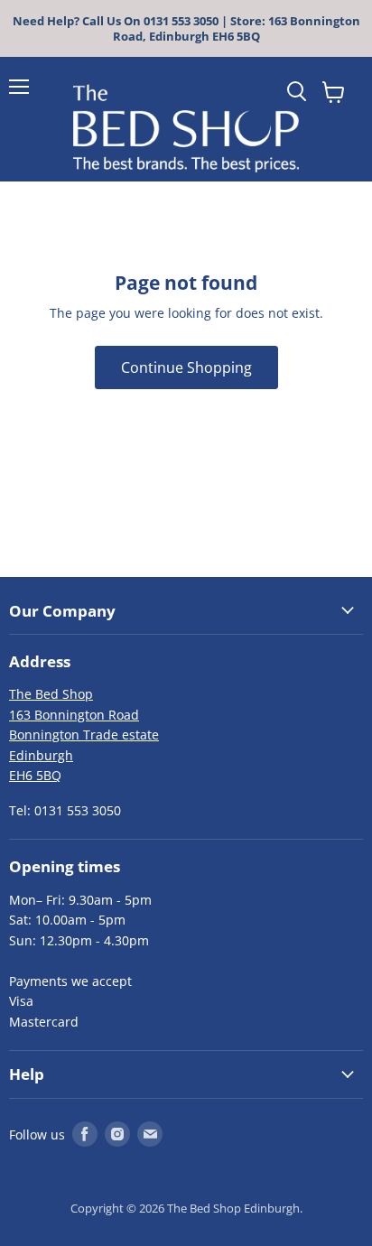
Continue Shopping (186, 367)
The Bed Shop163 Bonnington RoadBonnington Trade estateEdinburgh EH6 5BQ (84, 734)
